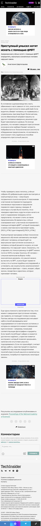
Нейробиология (8, 72)
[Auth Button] (39, 3)
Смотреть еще (20, 304)
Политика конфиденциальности (11, 480)
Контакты (4, 482)
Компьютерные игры (18, 72)
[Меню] (2, 3)
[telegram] (9, 471)
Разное (7, 41)
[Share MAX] (15, 523)
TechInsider (11, 3)
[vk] (6, 471)
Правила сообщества (7, 477)
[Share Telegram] (25, 523)
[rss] (2, 471)
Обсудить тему (35, 69)
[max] (17, 471)
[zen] (13, 471)
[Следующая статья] (20, 459)
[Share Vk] (5, 523)
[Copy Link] (36, 523)
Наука (2, 41)
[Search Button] (36, 3)
